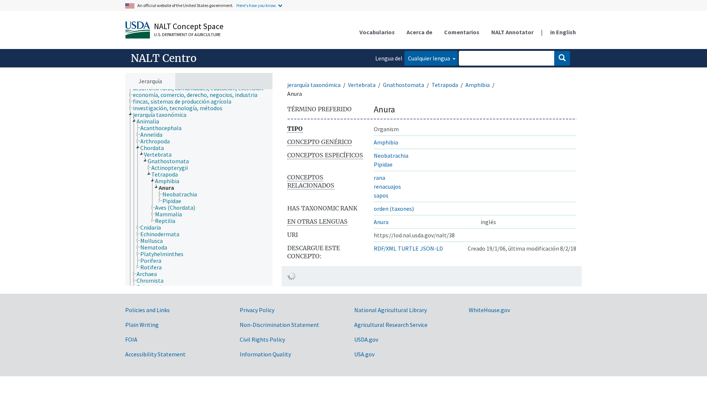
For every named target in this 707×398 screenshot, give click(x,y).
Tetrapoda (445, 84)
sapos (381, 195)
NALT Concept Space (189, 26)
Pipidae (383, 164)
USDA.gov (366, 339)
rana (379, 177)
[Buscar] (562, 58)
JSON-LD (431, 248)
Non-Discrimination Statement (279, 324)
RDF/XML (385, 248)
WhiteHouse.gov (489, 310)
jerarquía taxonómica (314, 84)
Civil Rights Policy (262, 339)
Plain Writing (142, 324)
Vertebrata (362, 84)
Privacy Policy (257, 310)
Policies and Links (147, 310)
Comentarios (461, 32)
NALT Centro (164, 58)
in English (563, 32)
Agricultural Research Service (391, 324)
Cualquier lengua (429, 58)
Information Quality (265, 354)
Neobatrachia (391, 155)
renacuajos (387, 186)
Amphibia (477, 84)
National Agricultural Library (390, 310)
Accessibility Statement (155, 354)
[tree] (198, 187)
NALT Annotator (512, 32)
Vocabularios (377, 32)
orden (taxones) (394, 208)
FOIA (131, 339)
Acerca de (419, 32)
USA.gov (364, 354)
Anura (381, 222)
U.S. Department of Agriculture (187, 34)
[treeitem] (198, 94)
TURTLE (408, 248)
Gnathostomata (403, 84)
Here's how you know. (256, 5)
